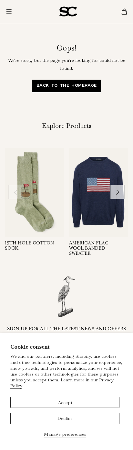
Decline (65, 418)
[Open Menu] (9, 12)
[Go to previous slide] (15, 192)
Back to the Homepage (66, 86)
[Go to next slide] (117, 192)
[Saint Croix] (68, 11)
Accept (65, 402)
